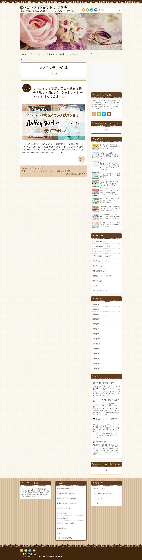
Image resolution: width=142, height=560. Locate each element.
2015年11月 (96, 368)
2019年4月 (95, 329)
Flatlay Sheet (29, 171)
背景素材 (68, 171)
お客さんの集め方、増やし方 (101, 256)
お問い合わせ (74, 54)
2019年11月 (96, 304)
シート (37, 171)
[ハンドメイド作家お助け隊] (71, 8)
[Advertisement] (106, 75)
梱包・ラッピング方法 (99, 291)
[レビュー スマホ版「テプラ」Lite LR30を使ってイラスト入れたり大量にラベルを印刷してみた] (95, 155)
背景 (62, 171)
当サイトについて (37, 54)
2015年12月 (96, 363)
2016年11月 (96, 339)
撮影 (58, 171)
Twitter (91, 10)
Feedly (87, 10)
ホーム (24, 54)
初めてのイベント (98, 266)
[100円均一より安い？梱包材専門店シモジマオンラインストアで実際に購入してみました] (95, 209)
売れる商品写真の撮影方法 (34, 168)
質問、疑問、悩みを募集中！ (56, 54)
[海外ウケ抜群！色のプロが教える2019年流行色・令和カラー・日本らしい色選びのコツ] (95, 192)
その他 (94, 286)
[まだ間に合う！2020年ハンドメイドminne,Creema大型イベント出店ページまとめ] (95, 147)
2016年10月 (96, 344)
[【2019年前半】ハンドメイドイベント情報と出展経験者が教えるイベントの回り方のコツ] (95, 217)
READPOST (81, 159)
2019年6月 (95, 319)
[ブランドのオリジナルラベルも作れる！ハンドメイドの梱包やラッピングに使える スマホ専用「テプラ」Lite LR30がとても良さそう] (95, 164)
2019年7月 (95, 314)
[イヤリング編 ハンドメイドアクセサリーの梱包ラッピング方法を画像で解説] (95, 201)
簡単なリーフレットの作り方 (101, 276)
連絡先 (96, 10)
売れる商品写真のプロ (76, 174)
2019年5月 (95, 324)
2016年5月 (95, 349)
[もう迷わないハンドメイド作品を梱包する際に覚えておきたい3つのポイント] (95, 225)
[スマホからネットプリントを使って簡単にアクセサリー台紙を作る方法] (95, 175)
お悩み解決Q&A (97, 281)
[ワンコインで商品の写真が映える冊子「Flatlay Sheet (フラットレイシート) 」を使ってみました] (53, 138)
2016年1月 (95, 359)
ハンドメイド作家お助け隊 (29, 554)
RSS (83, 10)
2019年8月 (95, 309)
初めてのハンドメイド (99, 261)
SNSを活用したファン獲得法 (101, 251)
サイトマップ (87, 54)
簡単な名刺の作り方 (99, 271)
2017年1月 (95, 334)
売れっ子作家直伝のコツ (100, 241)
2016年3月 (95, 354)
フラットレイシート (48, 171)
